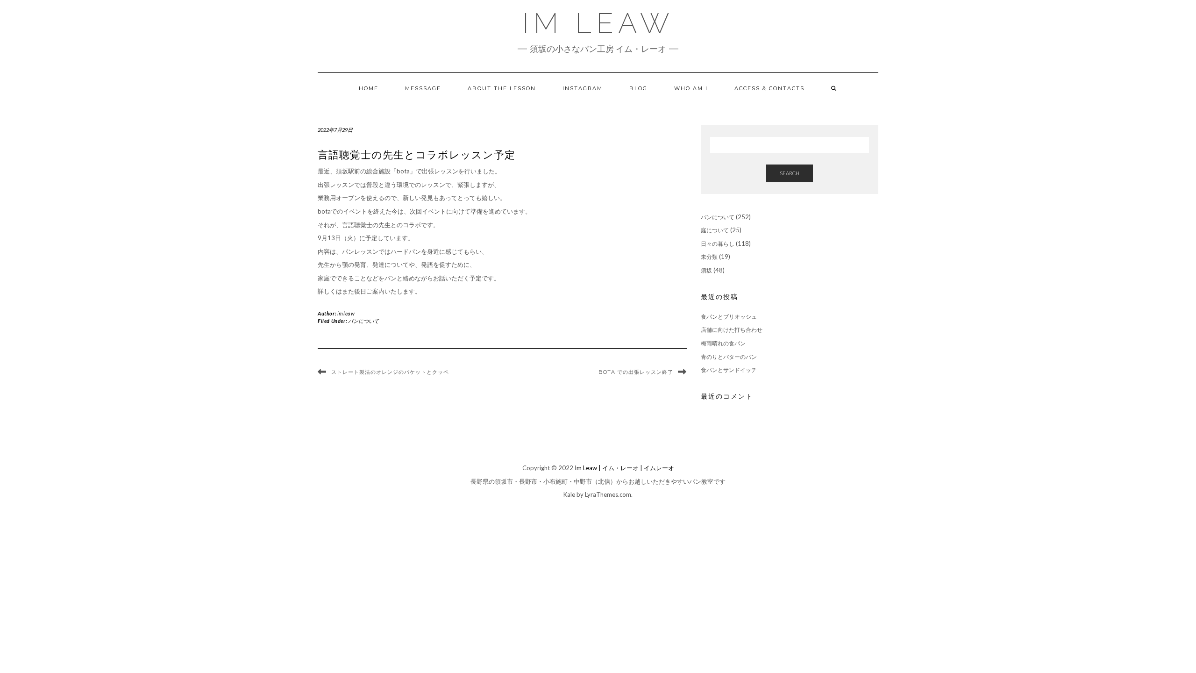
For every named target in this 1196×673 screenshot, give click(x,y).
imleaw (346, 313)
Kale (569, 494)
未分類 (709, 256)
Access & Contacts (769, 88)
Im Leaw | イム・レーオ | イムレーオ (624, 468)
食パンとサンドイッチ (729, 369)
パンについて (363, 321)
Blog (638, 88)
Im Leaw (598, 23)
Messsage (423, 88)
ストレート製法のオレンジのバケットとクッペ (390, 372)
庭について (715, 230)
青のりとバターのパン (729, 356)
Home (368, 88)
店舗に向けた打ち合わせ (731, 329)
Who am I (691, 88)
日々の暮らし (717, 243)
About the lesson (502, 88)
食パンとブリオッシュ (729, 316)
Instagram (582, 88)
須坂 (706, 270)
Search (789, 173)
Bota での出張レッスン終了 (635, 372)
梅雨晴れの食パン (723, 343)
